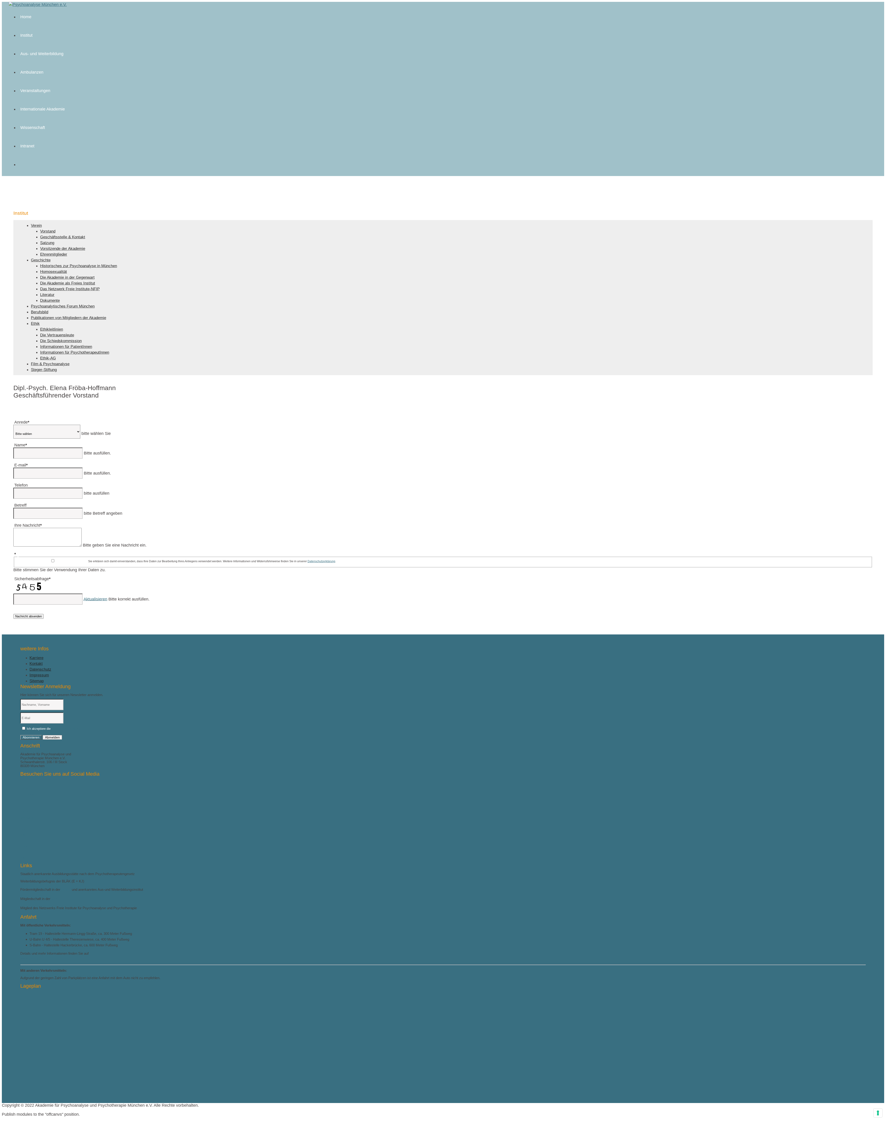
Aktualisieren (95, 599)
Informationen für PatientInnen (66, 346)
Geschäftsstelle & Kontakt (62, 237)
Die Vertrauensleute (57, 335)
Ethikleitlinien (51, 329)
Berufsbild (39, 312)
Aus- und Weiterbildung (41, 53)
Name (20, 445)
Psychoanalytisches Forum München (63, 306)
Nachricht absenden (28, 616)
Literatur (47, 295)
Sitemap (37, 681)
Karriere (36, 658)
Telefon (21, 485)
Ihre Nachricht (28, 525)
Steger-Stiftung (44, 370)
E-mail (21, 465)
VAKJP (56, 899)
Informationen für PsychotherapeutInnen (74, 352)
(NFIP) (143, 908)
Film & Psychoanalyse (50, 364)
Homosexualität (53, 271)
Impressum (39, 675)
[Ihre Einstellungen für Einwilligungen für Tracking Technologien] (878, 1113)
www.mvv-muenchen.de (38, 958)
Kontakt (36, 663)
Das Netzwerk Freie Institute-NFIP (70, 289)
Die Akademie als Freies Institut (67, 283)
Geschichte (41, 260)
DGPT (66, 889)
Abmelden (52, 737)
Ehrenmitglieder (53, 254)
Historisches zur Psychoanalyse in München (78, 266)
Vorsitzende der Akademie (62, 248)
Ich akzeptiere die (53, 728)
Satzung (47, 243)
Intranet (27, 146)
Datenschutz (40, 669)
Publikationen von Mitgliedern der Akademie (68, 318)
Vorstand (47, 231)
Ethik (35, 323)
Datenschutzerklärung (321, 561)
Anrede (21, 422)
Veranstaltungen (35, 90)
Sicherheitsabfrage (32, 579)
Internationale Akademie (42, 109)
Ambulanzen (31, 72)
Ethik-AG (48, 358)
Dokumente (50, 300)
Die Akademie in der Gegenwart (67, 277)
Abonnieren (31, 737)
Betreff (20, 505)
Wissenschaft (32, 127)
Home (25, 17)
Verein (36, 225)
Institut (26, 35)
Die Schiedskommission (61, 341)
